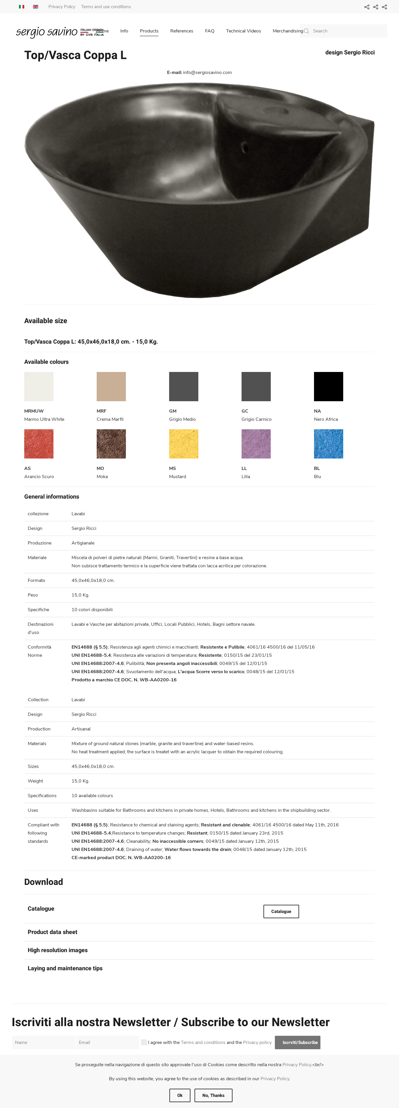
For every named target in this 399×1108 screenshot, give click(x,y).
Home (102, 31)
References (181, 31)
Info (124, 31)
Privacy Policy (61, 7)
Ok (180, 1095)
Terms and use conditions (106, 7)
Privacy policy (257, 1042)
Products (149, 31)
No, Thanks (213, 1095)
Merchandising (288, 31)
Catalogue (281, 911)
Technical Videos (243, 31)
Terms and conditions (203, 1042)
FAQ (209, 31)
